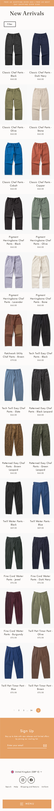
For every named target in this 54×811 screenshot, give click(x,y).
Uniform (45, 786)
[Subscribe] (44, 745)
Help (16, 786)
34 (31, 710)
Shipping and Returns (30, 786)
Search (8, 786)
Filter (9, 24)
